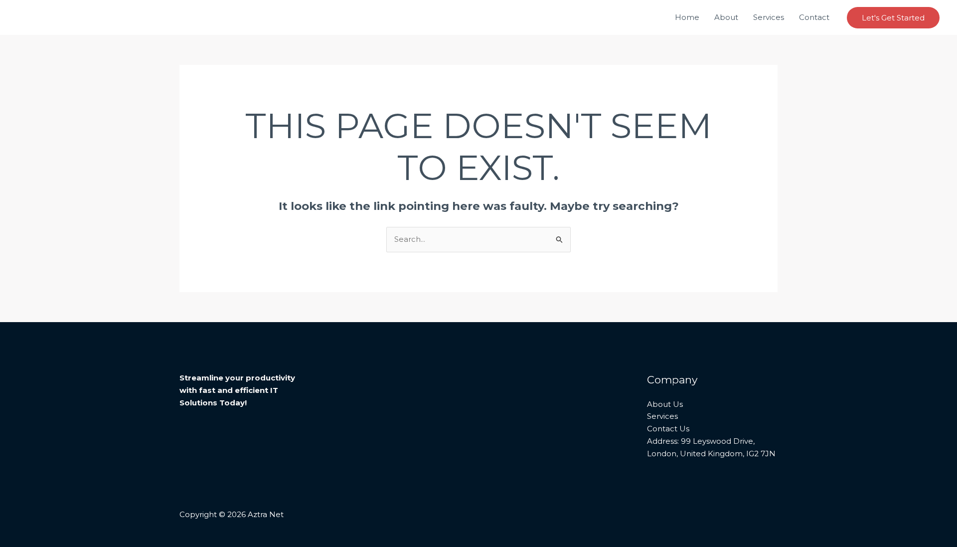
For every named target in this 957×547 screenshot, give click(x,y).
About (726, 17)
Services (768, 17)
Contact (814, 17)
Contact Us (668, 428)
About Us (665, 404)
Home (687, 17)
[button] (893, 17)
